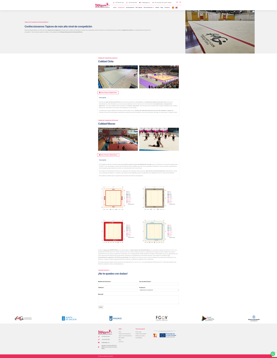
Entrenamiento (130, 7)
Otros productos (148, 7)
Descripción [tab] (102, 97)
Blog (162, 7)
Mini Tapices (139, 7)
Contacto (167, 7)
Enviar (100, 307)
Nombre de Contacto (104, 281)
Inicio (114, 7)
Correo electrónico (145, 281)
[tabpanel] (138, 108)
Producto (142, 287)
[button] (273, 354)
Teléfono (101, 287)
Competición (121, 7)
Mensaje (101, 294)
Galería (157, 7)
